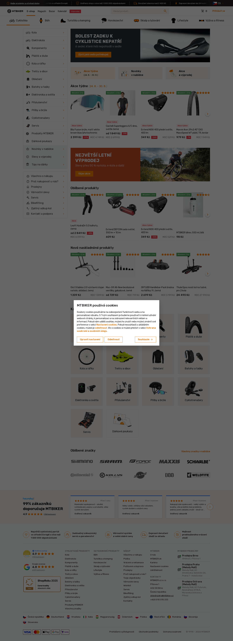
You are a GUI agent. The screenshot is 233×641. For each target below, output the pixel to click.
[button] (101, 328)
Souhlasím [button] (145, 339)
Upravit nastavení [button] (90, 339)
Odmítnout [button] (114, 339)
